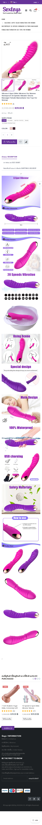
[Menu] (26, 10)
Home (3, 19)
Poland (10, 120)
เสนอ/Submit (34, 778)
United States (18, 120)
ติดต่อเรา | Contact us (9, 739)
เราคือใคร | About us (9, 742)
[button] (33, 678)
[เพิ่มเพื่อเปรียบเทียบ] (26, 141)
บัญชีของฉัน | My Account (10, 746)
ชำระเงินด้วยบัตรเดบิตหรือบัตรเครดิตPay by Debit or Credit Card (13, 754)
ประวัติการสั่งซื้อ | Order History (12, 750)
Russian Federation (8, 123)
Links (35, 2)
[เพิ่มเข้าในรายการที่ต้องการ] (20, 141)
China (4, 120)
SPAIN (26, 120)
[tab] (9, 157)
